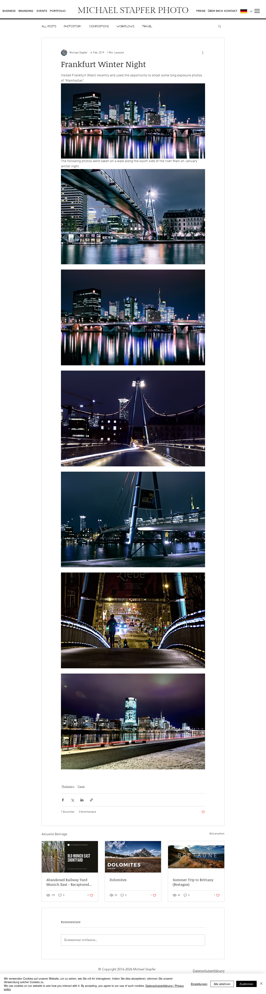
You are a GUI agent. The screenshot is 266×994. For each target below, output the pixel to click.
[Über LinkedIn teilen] (82, 800)
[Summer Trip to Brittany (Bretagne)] (196, 857)
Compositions (99, 26)
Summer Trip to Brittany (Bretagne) (193, 882)
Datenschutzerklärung (208, 971)
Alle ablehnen (222, 984)
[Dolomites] (133, 857)
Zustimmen (246, 984)
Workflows (125, 26)
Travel (147, 26)
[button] (257, 11)
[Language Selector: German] (246, 11)
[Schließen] (261, 984)
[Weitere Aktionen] (202, 52)
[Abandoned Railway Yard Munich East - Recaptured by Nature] (70, 857)
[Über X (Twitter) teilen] (72, 800)
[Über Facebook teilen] (63, 800)
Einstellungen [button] (199, 984)
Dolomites (118, 879)
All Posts (48, 26)
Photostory (72, 26)
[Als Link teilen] (91, 800)
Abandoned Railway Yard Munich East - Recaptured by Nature (67, 882)
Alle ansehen (217, 833)
